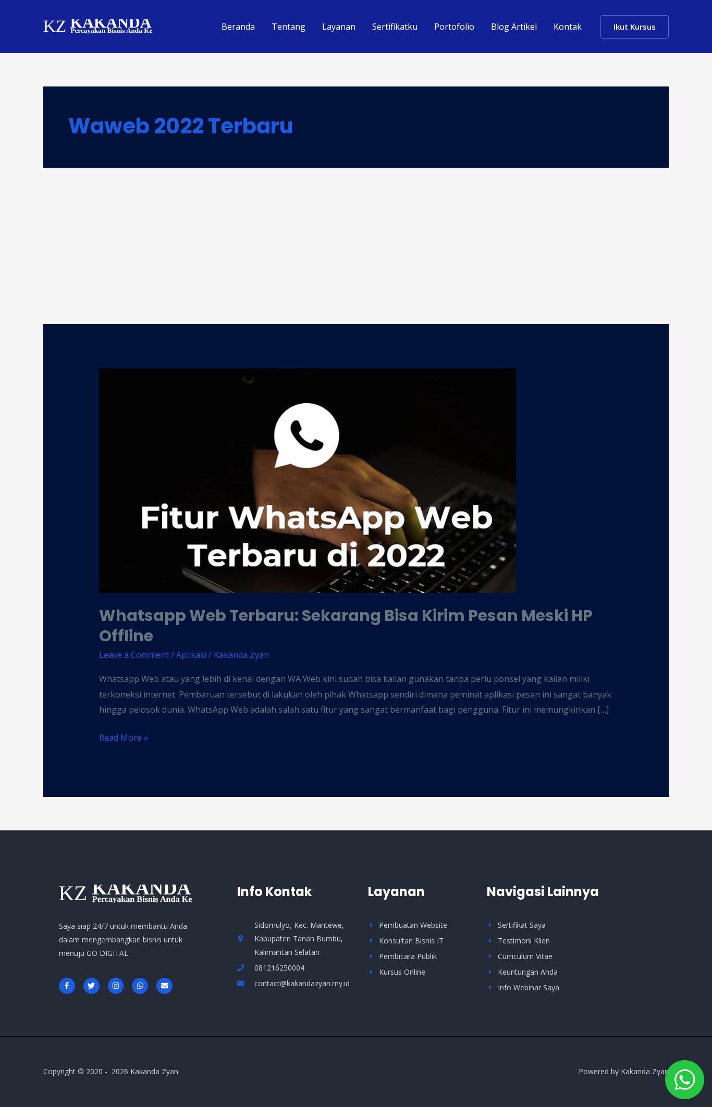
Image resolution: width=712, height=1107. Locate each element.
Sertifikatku (395, 26)
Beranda (238, 26)
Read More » (123, 736)
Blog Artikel (514, 26)
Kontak (568, 26)
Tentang (288, 26)
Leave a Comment (134, 655)
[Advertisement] (356, 246)
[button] (634, 27)
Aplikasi (191, 655)
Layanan (338, 26)
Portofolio (454, 26)
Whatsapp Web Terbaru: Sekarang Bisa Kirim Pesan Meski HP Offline (346, 625)
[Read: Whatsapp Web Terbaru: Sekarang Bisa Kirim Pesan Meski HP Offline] (307, 480)
